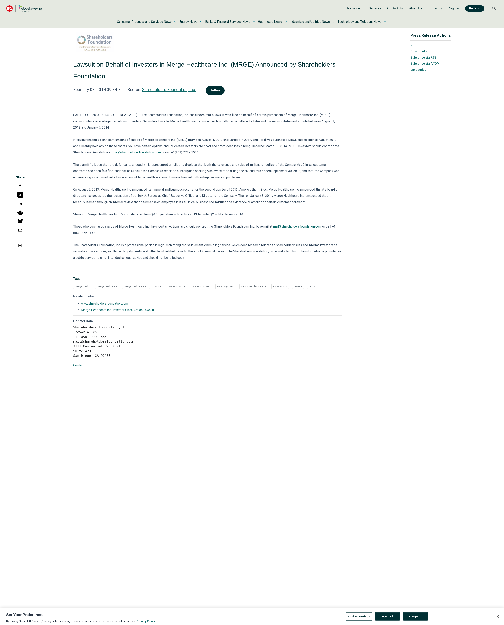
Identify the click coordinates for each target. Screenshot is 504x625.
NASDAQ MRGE (225, 286)
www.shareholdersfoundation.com (104, 303)
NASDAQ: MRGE (201, 286)
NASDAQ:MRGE (177, 286)
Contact (79, 365)
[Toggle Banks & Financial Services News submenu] (254, 22)
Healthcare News (270, 22)
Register (474, 8)
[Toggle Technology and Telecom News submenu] (385, 22)
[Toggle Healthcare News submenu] (286, 22)
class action (280, 286)
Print (414, 45)
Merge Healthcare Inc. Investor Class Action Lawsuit (117, 310)
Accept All (415, 616)
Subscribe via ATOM (425, 63)
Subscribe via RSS (423, 57)
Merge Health (82, 286)
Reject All (388, 616)
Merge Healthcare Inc (136, 286)
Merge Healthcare (107, 286)
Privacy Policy (146, 620)
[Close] (497, 616)
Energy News (188, 22)
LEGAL (312, 286)
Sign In (454, 8)
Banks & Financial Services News (227, 22)
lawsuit (298, 286)
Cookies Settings (359, 616)
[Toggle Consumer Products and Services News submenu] (175, 22)
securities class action (254, 286)
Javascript (418, 70)
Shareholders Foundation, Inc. (169, 89)
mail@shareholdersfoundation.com (137, 152)
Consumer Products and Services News (144, 22)
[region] (252, 616)
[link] (354, 8)
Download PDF (420, 51)
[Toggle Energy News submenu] (201, 22)
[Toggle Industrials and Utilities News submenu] (333, 22)
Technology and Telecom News (359, 22)
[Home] (24, 8)
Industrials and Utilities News (310, 22)
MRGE (158, 286)
